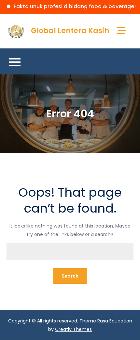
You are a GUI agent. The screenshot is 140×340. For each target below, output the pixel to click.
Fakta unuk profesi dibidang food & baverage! (71, 6)
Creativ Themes (73, 329)
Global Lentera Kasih (70, 31)
